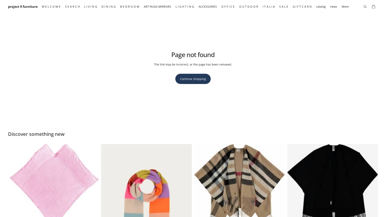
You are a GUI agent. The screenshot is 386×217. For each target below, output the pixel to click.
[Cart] (373, 6)
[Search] (365, 6)
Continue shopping (193, 79)
